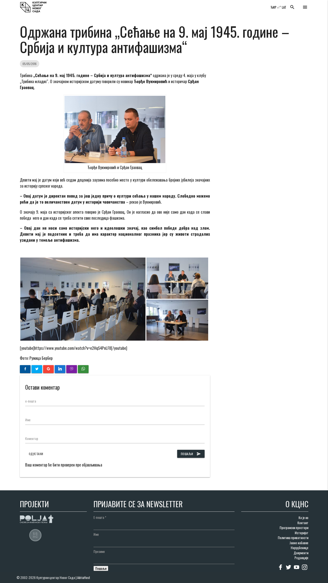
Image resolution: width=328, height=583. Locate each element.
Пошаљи (191, 453)
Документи (301, 552)
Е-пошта (99, 517)
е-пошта (30, 401)
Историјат (301, 532)
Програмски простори (294, 527)
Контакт (302, 522)
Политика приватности (293, 537)
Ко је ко (303, 517)
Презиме (99, 551)
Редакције (301, 557)
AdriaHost (83, 577)
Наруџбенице (299, 547)
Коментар (31, 438)
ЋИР (273, 7)
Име (28, 419)
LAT (284, 7)
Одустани (36, 453)
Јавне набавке (298, 542)
